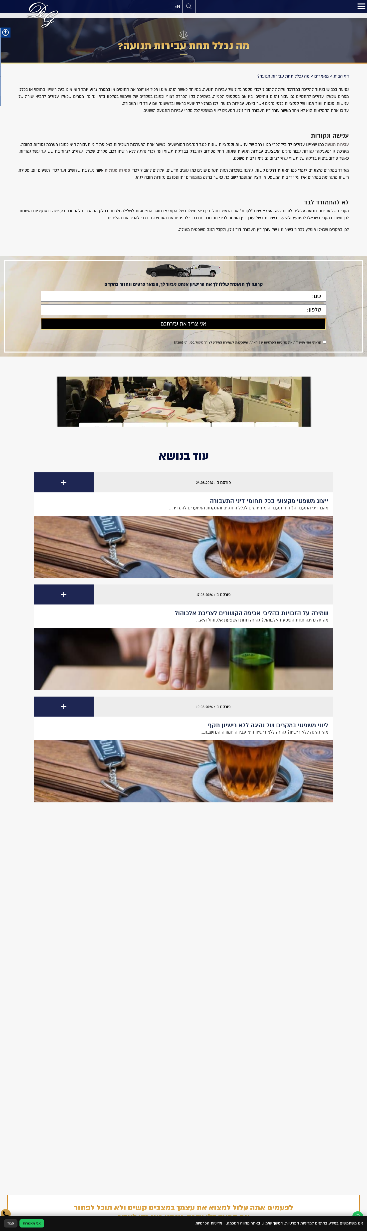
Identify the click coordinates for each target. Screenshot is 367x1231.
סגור (10, 1223)
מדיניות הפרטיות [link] (275, 343)
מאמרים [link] (321, 76)
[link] (177, 6)
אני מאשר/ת (32, 1223)
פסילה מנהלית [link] (117, 170)
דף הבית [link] (341, 76)
